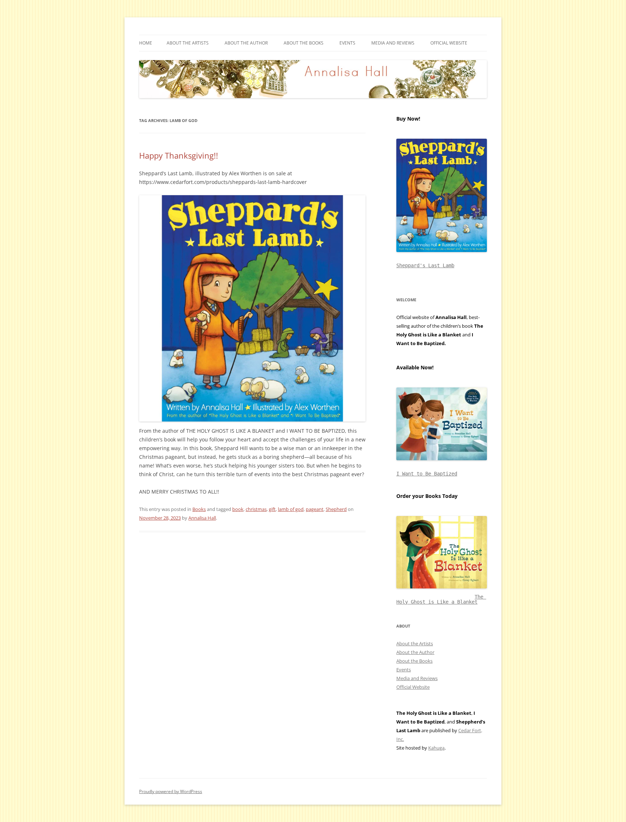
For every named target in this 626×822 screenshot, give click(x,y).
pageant (315, 509)
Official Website (448, 43)
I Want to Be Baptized (426, 474)
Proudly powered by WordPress (170, 791)
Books (199, 509)
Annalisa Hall (202, 518)
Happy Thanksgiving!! (178, 155)
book (237, 509)
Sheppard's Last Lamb (425, 265)
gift (272, 509)
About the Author (246, 43)
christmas (256, 509)
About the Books (304, 43)
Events (347, 43)
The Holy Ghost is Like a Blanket (441, 599)
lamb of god (291, 509)
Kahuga (436, 748)
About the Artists (188, 43)
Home (145, 43)
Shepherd (336, 509)
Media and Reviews (392, 43)
